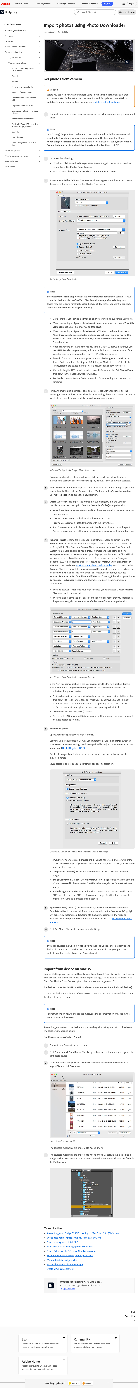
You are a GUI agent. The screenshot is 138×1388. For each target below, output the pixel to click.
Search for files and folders (22, 92)
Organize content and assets (22, 105)
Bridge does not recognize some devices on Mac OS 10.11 (74, 1237)
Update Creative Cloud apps (106, 102)
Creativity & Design (21, 4)
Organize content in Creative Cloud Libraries (25, 112)
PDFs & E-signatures (42, 4)
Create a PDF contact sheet (60, 1268)
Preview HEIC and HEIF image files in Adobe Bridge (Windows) (25, 125)
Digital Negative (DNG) (73, 748)
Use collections (17, 137)
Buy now (107, 4)
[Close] (108, 1382)
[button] (123, 4)
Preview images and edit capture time (24, 144)
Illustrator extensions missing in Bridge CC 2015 (70, 1255)
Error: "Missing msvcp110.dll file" (62, 1242)
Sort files (15, 81)
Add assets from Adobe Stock (23, 119)
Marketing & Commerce (66, 4)
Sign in (131, 4)
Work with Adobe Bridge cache (62, 1259)
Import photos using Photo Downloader (23, 69)
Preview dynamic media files (22, 87)
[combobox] (95, 12)
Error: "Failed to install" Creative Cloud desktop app (71, 1251)
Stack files (15, 132)
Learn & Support (89, 4)
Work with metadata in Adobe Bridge (94, 565)
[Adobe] (5, 3)
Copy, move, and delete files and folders (24, 99)
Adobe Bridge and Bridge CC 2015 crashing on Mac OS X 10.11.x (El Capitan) (83, 1233)
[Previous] (66, 1318)
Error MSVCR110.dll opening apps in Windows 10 (70, 1246)
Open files (15, 76)
